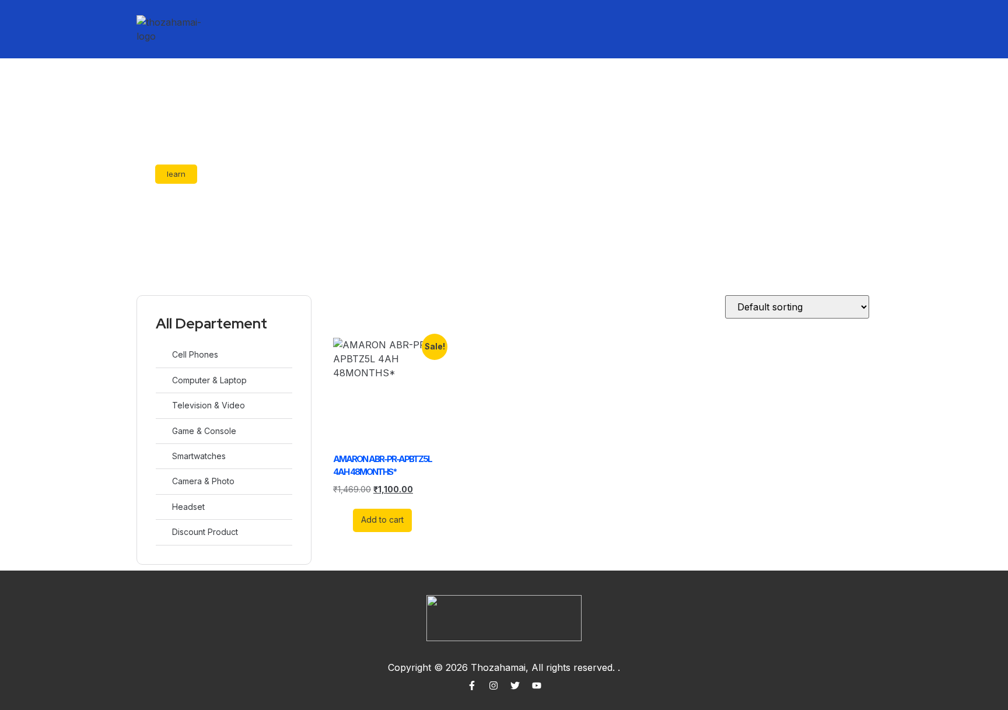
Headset (188, 507)
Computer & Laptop (209, 380)
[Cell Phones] (162, 354)
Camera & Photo (203, 481)
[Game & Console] (162, 431)
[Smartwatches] (162, 456)
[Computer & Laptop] (162, 380)
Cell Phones (195, 354)
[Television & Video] (162, 405)
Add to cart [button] (382, 519)
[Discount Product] (162, 532)
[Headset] (162, 507)
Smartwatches (199, 456)
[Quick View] (346, 519)
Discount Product (205, 532)
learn (176, 174)
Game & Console (204, 431)
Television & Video (208, 405)
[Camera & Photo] (162, 481)
